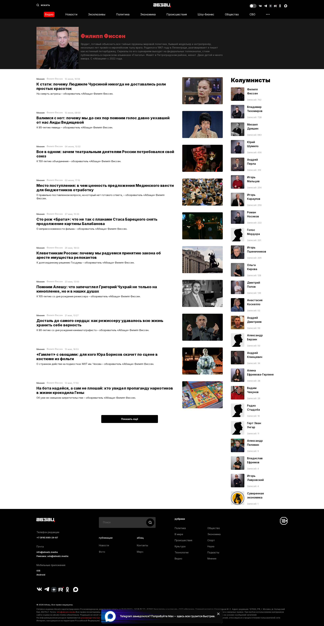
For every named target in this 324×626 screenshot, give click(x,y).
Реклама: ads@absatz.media (52, 556)
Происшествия (176, 14)
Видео (49, 14)
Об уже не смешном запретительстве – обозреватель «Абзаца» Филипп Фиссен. (86, 397)
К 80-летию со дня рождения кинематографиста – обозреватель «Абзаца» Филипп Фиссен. (92, 330)
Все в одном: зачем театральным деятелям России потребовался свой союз (105, 153)
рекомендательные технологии (96, 618)
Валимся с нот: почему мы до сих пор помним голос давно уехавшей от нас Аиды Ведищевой (103, 120)
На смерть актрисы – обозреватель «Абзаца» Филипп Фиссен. (74, 93)
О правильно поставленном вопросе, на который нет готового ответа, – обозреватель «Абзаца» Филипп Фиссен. (100, 196)
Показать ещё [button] (129, 419)
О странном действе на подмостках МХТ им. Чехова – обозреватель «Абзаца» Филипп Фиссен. (95, 364)
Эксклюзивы (96, 14)
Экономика (148, 14)
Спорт (211, 540)
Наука (210, 546)
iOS (38, 570)
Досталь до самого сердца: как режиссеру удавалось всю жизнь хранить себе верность (99, 322)
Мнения (40, 79)
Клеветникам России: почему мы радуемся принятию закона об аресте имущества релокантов (98, 255)
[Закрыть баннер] (218, 614)
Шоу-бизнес (206, 14)
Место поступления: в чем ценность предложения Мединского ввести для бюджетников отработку (105, 187)
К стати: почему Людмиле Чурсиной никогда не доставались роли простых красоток (101, 86)
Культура (180, 546)
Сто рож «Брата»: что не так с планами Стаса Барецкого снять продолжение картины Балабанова (96, 221)
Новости (71, 14)
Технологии (181, 552)
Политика (122, 14)
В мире (179, 534)
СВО (252, 14)
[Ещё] (267, 14)
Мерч (140, 551)
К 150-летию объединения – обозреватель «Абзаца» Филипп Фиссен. (78, 161)
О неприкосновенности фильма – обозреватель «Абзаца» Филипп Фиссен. (81, 228)
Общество (232, 14)
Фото (102, 551)
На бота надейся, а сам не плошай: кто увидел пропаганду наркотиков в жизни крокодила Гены (104, 390)
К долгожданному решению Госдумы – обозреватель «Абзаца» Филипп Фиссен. (85, 262)
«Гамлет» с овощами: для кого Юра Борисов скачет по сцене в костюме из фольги (97, 356)
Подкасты (213, 552)
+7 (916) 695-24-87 (47, 537)
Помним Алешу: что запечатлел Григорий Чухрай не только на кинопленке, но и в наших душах (96, 289)
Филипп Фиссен (55, 79)
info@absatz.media (47, 552)
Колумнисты (250, 80)
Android (40, 574)
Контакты (142, 545)
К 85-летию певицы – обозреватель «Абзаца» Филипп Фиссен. (74, 127)
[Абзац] (162, 5)
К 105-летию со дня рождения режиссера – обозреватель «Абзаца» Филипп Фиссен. (88, 296)
